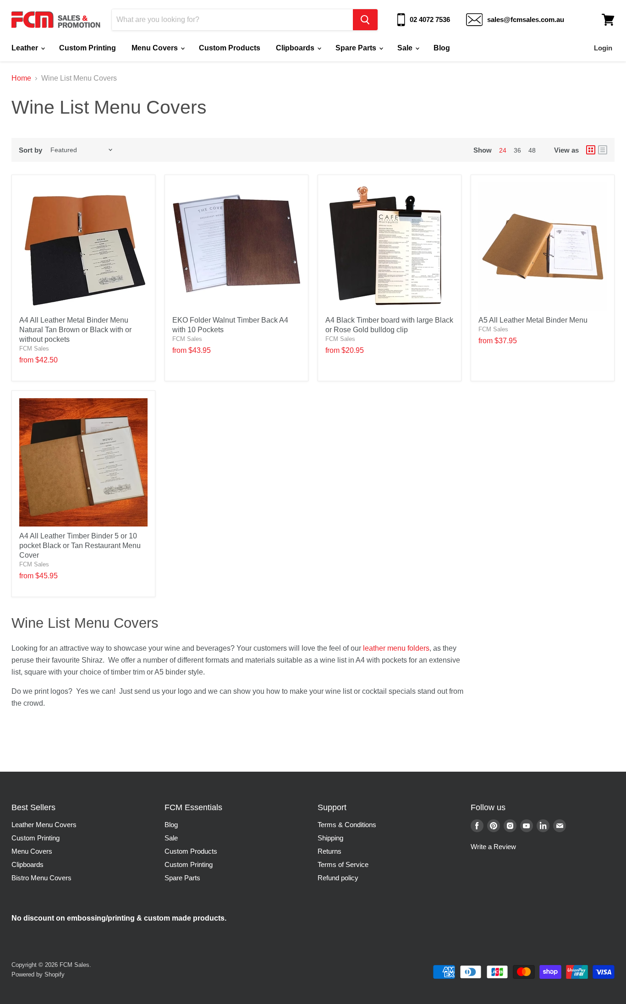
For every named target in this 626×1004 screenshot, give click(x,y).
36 (517, 150)
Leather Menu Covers (44, 824)
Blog (442, 48)
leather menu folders (396, 648)
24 (502, 150)
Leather (25, 48)
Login (603, 48)
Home (21, 78)
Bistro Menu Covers (41, 878)
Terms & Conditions (347, 824)
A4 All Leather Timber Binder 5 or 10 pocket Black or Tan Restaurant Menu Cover (80, 545)
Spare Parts (356, 48)
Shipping (330, 838)
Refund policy (338, 878)
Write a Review (493, 846)
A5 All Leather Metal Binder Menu (533, 320)
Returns (329, 851)
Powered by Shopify (38, 974)
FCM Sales (34, 348)
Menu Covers (156, 48)
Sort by (30, 150)
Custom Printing (87, 48)
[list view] (602, 149)
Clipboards (296, 48)
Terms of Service (343, 864)
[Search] (365, 19)
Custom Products (229, 48)
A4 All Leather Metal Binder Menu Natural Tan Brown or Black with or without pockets (75, 329)
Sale (405, 48)
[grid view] (590, 149)
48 (532, 150)
